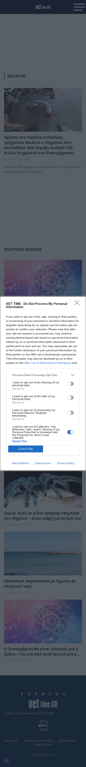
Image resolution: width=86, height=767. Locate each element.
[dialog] (43, 383)
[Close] (78, 304)
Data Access (43, 463)
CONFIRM (25, 449)
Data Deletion (20, 463)
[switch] (70, 384)
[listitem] (43, 375)
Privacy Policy (65, 463)
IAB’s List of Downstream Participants (47, 362)
